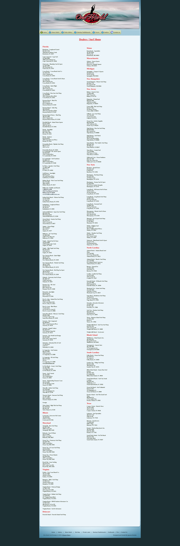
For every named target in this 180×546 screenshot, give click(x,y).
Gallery (60, 532)
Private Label (87, 532)
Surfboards (111, 532)
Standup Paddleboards (99, 532)
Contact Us (124, 532)
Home (54, 532)
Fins (117, 532)
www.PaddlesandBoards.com (51, 194)
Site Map (77, 532)
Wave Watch (68, 532)
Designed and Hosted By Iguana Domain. (125, 535)
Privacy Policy (66, 535)
